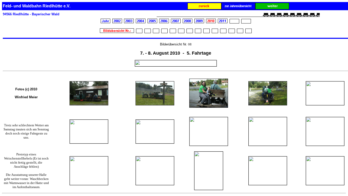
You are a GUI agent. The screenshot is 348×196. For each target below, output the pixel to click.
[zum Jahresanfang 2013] (246, 22)
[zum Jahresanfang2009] (199, 22)
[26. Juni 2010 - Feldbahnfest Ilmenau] (164, 32)
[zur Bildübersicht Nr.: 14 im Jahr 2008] (204, 8)
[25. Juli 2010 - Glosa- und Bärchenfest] (189, 32)
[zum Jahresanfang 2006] (164, 22)
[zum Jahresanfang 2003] (129, 22)
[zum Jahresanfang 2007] (176, 22)
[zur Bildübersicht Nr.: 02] (272, 8)
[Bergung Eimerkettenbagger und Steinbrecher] (248, 31)
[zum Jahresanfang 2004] (140, 22)
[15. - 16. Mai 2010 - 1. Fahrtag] (147, 32)
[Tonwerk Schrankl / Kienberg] (240, 32)
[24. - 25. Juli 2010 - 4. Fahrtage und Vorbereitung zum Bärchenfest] (181, 31)
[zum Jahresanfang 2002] (117, 22)
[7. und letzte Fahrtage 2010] (223, 32)
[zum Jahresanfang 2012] (234, 22)
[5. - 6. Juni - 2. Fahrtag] (156, 32)
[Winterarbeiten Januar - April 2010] (139, 32)
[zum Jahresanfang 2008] (187, 22)
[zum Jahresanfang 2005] (152, 22)
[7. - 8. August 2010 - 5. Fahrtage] (198, 32)
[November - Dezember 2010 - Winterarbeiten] (232, 32)
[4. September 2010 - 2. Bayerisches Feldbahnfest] (215, 32)
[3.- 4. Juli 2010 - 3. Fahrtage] (173, 32)
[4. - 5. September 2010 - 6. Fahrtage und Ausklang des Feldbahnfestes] (206, 32)
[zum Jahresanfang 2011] (222, 22)
